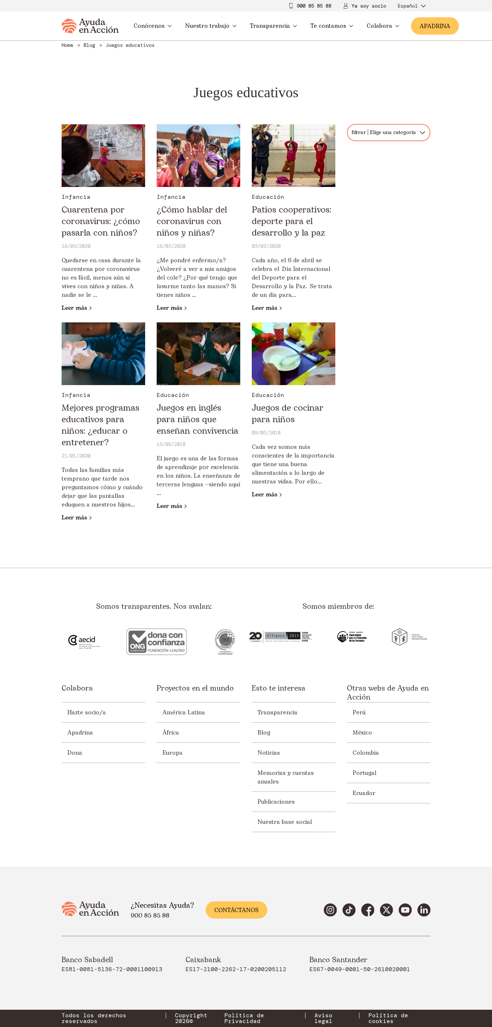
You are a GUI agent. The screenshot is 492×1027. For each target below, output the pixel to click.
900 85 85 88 (314, 6)
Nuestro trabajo (207, 26)
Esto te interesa (278, 689)
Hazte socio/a (86, 712)
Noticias (269, 753)
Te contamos (328, 26)
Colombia (366, 753)
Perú (359, 712)
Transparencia (270, 26)
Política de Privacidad (244, 1018)
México (362, 732)
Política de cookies (388, 1018)
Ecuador (364, 793)
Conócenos (149, 26)
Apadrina (80, 732)
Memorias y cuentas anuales (286, 777)
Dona (74, 753)
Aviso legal (323, 1018)
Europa (172, 753)
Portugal (364, 773)
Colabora (379, 26)
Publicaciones (276, 802)
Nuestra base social (285, 822)
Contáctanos (236, 910)
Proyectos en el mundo (195, 689)
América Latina (183, 712)
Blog (264, 732)
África (170, 732)
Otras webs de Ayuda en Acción (388, 693)
